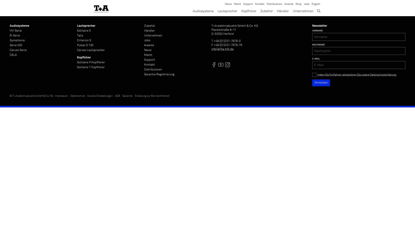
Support (248, 4)
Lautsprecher (227, 11)
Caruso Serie (18, 50)
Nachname (318, 45)
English (316, 4)
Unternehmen (303, 11)
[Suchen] (319, 11)
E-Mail (316, 59)
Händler (283, 11)
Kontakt (259, 4)
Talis (80, 35)
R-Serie (15, 35)
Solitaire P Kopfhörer (91, 62)
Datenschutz (77, 96)
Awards (289, 4)
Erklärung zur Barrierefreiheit (152, 96)
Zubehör (266, 11)
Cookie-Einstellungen (100, 96)
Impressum (61, 96)
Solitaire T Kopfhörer (91, 67)
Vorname (317, 31)
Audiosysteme (203, 11)
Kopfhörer (248, 11)
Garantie (127, 96)
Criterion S (84, 40)
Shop (299, 4)
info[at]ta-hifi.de (222, 49)
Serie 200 (16, 45)
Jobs (306, 4)
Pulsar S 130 (85, 45)
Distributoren (274, 4)
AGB (117, 96)
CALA (13, 55)
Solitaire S (84, 30)
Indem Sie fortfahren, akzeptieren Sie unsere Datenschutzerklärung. (357, 75)
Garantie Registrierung (159, 74)
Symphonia (17, 40)
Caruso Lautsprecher (91, 50)
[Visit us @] (214, 64)
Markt (237, 4)
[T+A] (101, 8)
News (228, 4)
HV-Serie (16, 30)
